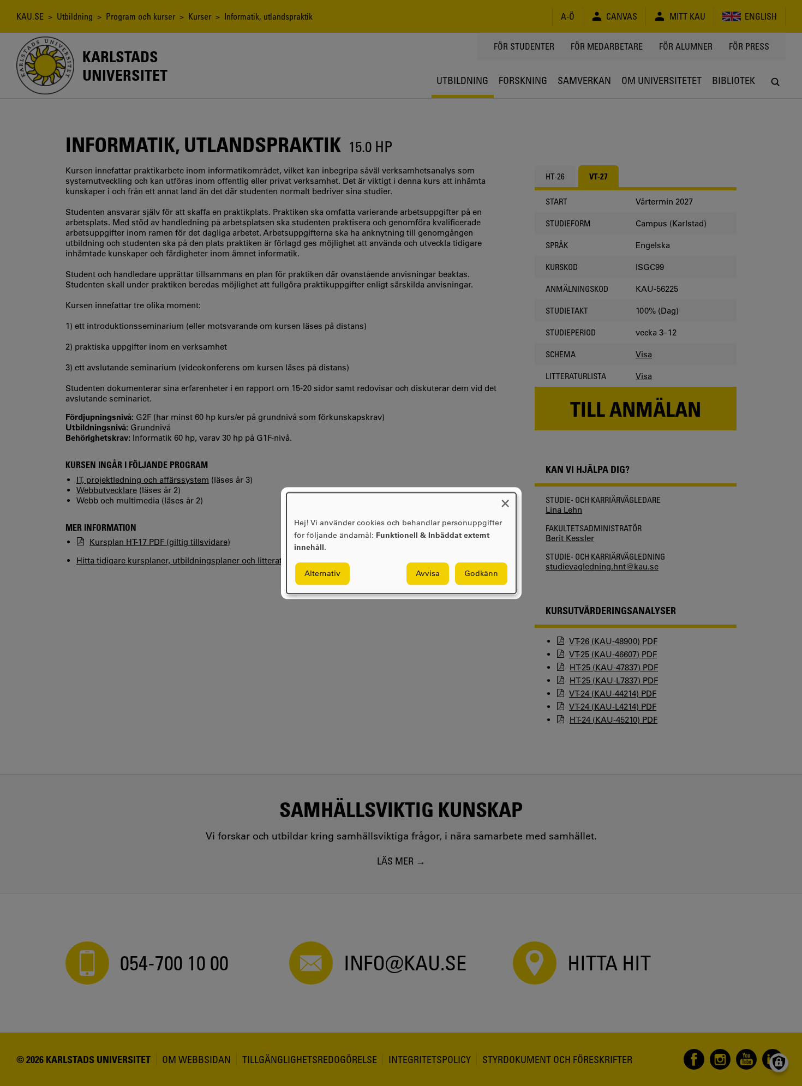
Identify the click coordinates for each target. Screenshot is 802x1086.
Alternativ (322, 573)
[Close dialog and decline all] (505, 499)
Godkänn (481, 573)
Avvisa (428, 573)
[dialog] (401, 543)
